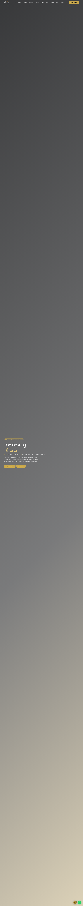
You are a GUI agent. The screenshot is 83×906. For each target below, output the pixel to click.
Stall (57, 2)
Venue (42, 2)
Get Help (62, 2)
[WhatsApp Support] (79, 902)
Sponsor (47, 2)
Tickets (37, 2)
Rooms (52, 2)
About (19, 2)
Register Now (73, 2)
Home (15, 2)
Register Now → (10, 467)
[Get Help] (75, 902)
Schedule (31, 2)
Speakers (25, 2)
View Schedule (21, 467)
